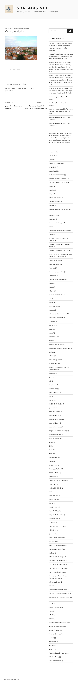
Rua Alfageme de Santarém (58, 568)
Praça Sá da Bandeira (56, 515)
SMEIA (51, 615)
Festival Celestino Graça (56, 344)
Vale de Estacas (54, 657)
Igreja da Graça (53, 408)
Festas (51, 333)
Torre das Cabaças (55, 634)
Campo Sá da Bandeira (56, 223)
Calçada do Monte (54, 215)
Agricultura (52, 152)
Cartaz (51, 234)
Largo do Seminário (55, 438)
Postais (51, 503)
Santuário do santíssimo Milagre (59, 593)
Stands (51, 619)
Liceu (50, 442)
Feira (50, 329)
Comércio (52, 268)
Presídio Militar (53, 518)
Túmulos (51, 645)
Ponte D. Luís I (53, 496)
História (51, 400)
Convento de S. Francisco (57, 279)
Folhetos (51, 356)
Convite (51, 283)
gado (50, 377)
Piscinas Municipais (55, 488)
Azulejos (51, 186)
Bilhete (51, 194)
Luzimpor (52, 453)
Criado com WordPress (11, 679)
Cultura (51, 291)
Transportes (52, 641)
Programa (52, 522)
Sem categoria (14, 70)
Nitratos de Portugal (55, 469)
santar (51, 586)
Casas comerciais (54, 260)
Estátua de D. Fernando (56, 317)
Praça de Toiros (54, 511)
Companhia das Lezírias (56, 272)
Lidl (50, 446)
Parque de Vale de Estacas (57, 480)
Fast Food (52, 325)
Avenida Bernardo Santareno (58, 179)
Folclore (51, 352)
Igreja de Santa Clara (55, 419)
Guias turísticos (53, 392)
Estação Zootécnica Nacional (58, 314)
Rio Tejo (51, 553)
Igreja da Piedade (54, 411)
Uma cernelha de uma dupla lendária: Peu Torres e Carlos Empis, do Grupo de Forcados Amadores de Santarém (61, 90)
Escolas (51, 310)
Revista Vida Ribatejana (56, 545)
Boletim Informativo (55, 198)
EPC (50, 298)
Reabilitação (53, 541)
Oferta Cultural (53, 473)
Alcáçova (52, 156)
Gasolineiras (52, 385)
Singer (51, 611)
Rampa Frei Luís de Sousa (57, 538)
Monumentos (53, 457)
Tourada (51, 638)
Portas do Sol (53, 499)
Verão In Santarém (55, 661)
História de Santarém (55, 404)
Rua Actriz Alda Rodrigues (57, 560)
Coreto (51, 287)
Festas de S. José (54, 337)
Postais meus (53, 507)
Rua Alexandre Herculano (57, 564)
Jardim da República (55, 434)
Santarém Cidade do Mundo (58, 590)
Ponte (50, 492)
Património (52, 484)
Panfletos (52, 476)
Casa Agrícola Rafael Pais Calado (59, 250)
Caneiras (51, 227)
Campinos (52, 219)
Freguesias (52, 373)
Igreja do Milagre (54, 423)
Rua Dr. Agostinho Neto (56, 572)
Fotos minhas (53, 363)
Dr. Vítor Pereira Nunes (56, 295)
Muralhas (52, 461)
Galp (50, 381)
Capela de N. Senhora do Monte (59, 230)
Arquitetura (52, 171)
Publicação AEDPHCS (56, 526)
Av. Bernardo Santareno (56, 175)
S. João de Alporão (54, 582)
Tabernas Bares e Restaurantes (59, 622)
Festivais (51, 340)
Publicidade (52, 530)
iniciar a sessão (16, 88)
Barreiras (52, 190)
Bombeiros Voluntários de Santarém (60, 209)
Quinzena (52, 534)
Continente (52, 275)
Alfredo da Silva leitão (56, 163)
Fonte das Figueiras (55, 360)
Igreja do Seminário (55, 427)
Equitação (52, 302)
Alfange (51, 159)
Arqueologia (52, 167)
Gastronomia (53, 389)
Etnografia (52, 321)
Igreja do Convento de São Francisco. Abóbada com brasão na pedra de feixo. (61, 111)
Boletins (51, 205)
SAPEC (51, 603)
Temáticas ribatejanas (56, 626)
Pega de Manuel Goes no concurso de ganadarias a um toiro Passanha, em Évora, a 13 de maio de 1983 (61, 56)
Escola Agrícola (54, 306)
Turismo (51, 649)
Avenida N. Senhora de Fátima (58, 182)
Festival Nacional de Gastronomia (59, 348)
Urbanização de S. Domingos (58, 653)
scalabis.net (32, 8)
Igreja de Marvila (54, 415)
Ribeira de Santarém (55, 549)
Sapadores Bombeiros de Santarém (60, 597)
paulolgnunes (23, 28)
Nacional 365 (53, 465)
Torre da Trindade (54, 630)
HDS (50, 396)
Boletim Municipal (54, 201)
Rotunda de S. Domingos (56, 557)
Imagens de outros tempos (57, 431)
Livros (51, 450)
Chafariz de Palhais (55, 264)
